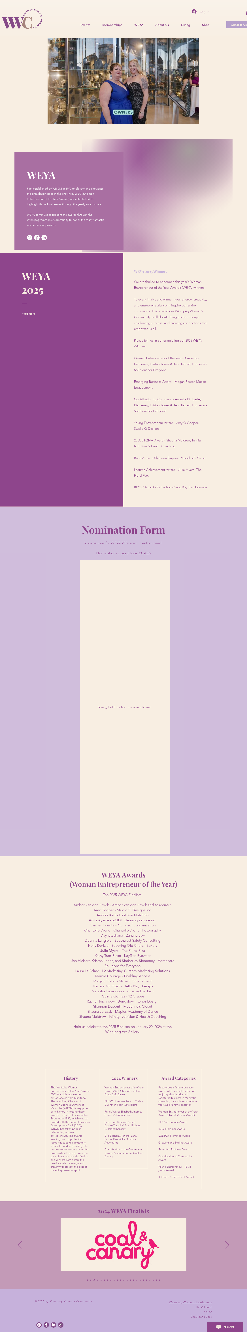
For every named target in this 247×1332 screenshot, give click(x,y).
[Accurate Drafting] (130, 1280)
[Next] (227, 1245)
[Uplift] (123, 1280)
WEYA (208, 1312)
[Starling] (156, 1280)
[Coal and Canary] (94, 1280)
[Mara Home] (97, 1280)
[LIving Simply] (104, 1280)
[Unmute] (58, 119)
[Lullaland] (117, 1280)
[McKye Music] (149, 1280)
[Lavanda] (136, 1280)
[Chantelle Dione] (107, 1280)
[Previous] (20, 1245)
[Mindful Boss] (140, 1280)
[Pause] (52, 119)
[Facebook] (37, 237)
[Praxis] (133, 1280)
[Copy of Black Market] (87, 1280)
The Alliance (203, 1307)
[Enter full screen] (194, 119)
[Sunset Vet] (114, 1280)
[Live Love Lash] (153, 1280)
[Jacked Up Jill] (146, 1280)
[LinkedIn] (44, 237)
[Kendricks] (127, 1280)
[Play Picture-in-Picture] (188, 119)
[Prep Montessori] (101, 1280)
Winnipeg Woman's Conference (190, 1302)
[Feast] (110, 1280)
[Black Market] (90, 1280)
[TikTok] (60, 1325)
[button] (109, 24)
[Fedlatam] (143, 1280)
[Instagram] (29, 237)
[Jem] (120, 1280)
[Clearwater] (159, 1280)
